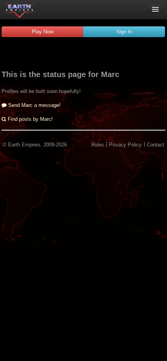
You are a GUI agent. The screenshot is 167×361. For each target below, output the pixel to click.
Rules (97, 145)
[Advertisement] (83, 54)
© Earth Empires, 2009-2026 (35, 145)
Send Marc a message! (34, 105)
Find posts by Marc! (29, 119)
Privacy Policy (125, 145)
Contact (155, 145)
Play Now (42, 31)
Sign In (124, 31)
